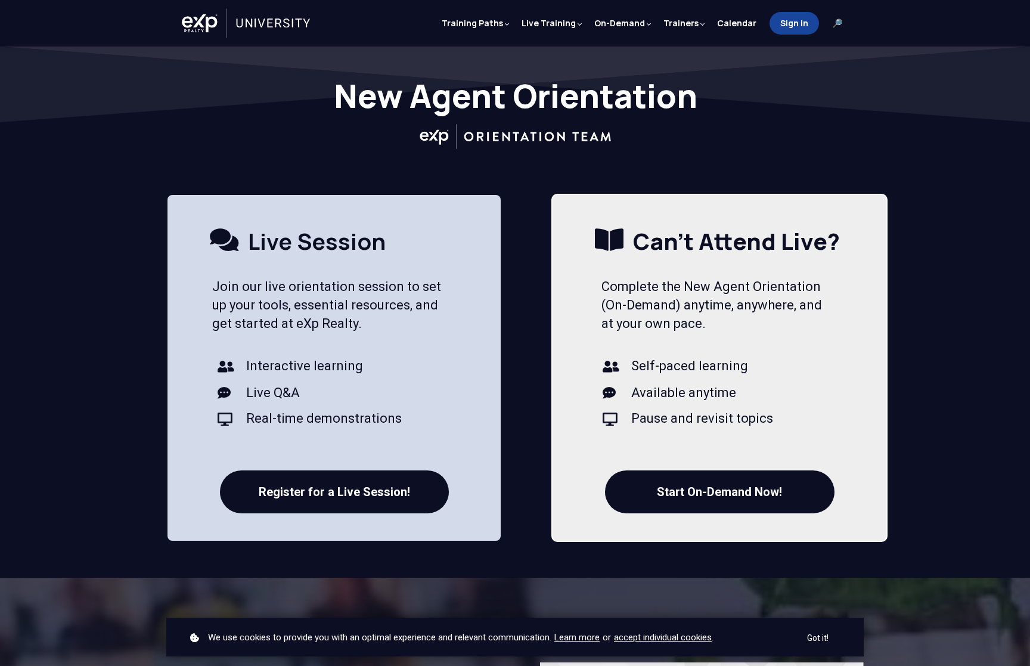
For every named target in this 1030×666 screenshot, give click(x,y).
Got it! (818, 638)
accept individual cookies (663, 637)
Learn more (577, 637)
